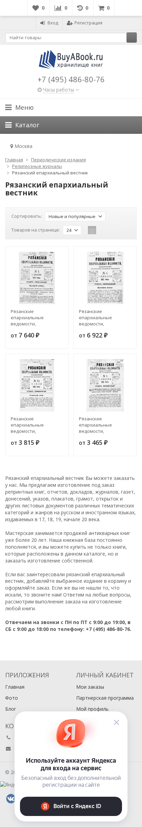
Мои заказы (90, 687)
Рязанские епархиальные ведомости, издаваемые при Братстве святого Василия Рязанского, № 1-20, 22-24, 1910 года (36, 317)
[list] (103, 230)
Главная (14, 687)
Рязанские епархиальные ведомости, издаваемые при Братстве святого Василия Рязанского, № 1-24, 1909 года (104, 317)
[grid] (92, 230)
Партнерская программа (105, 698)
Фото (11, 698)
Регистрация (88, 23)
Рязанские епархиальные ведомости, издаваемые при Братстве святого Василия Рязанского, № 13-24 (36, 425)
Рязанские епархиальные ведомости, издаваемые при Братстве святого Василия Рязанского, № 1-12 (104, 425)
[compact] (113, 230)
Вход (53, 23)
